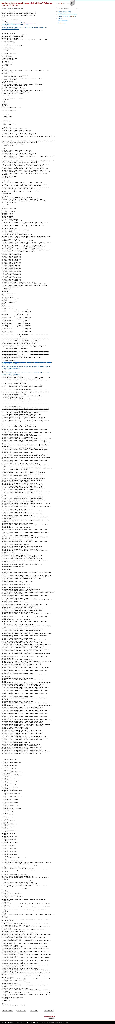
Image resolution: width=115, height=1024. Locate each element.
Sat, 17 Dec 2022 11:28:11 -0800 (15, 8)
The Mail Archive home (64, 11)
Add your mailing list (20, 1022)
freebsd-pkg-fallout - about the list (67, 16)
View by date (34, 1010)
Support (33, 1022)
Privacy (38, 1022)
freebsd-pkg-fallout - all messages (67, 14)
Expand (60, 18)
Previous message (7, 1010)
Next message (48, 1010)
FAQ (28, 1022)
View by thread (21, 1010)
